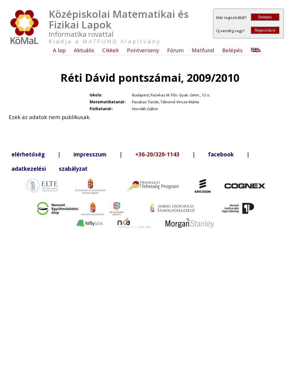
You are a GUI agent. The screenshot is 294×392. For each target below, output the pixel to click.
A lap (59, 50)
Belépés (265, 17)
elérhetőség (28, 154)
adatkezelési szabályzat (49, 168)
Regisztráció (265, 30)
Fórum (175, 50)
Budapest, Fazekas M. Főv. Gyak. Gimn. (166, 95)
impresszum (90, 154)
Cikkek (110, 50)
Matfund (203, 50)
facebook (221, 154)
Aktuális (84, 50)
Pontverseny (143, 50)
